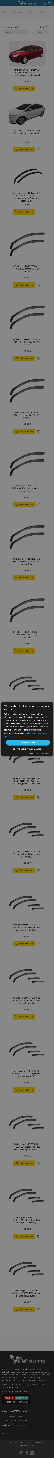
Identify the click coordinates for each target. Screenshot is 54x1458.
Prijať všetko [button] (28, 742)
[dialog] (27, 729)
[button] (27, 749)
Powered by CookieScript (39, 754)
